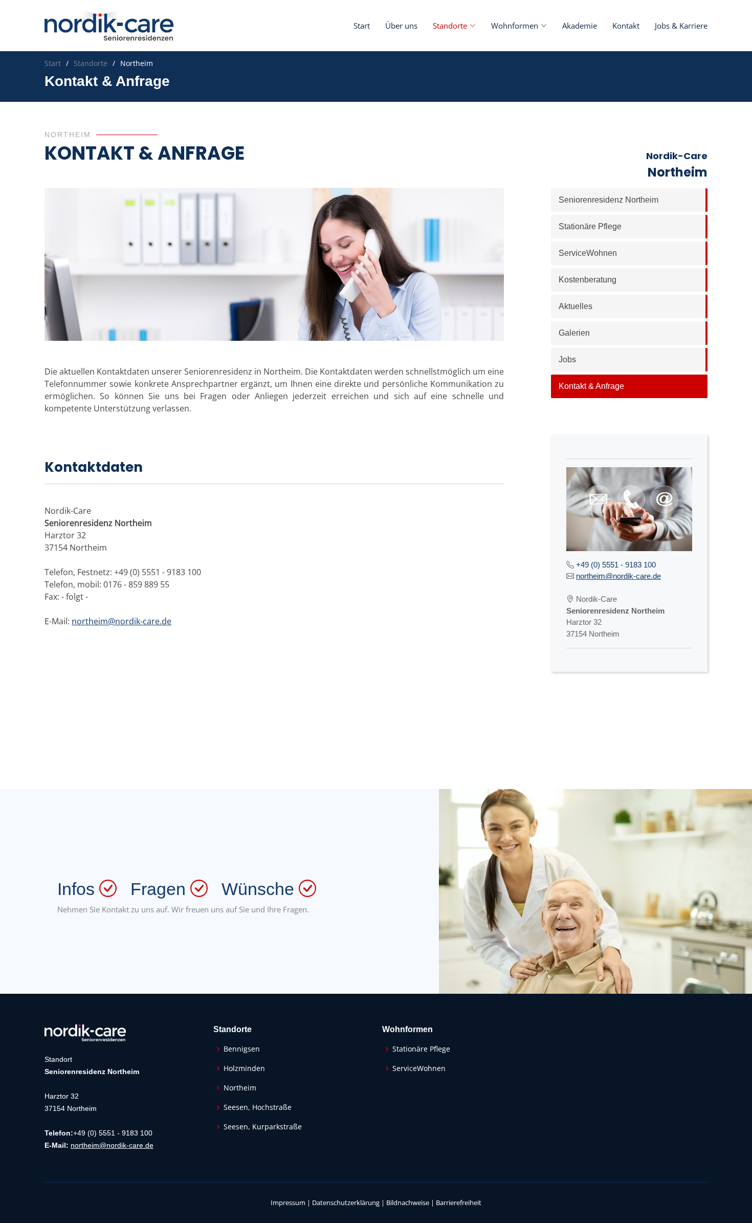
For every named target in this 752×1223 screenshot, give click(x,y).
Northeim (240, 1087)
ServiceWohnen (588, 253)
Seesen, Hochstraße (258, 1107)
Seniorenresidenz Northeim (608, 199)
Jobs (567, 359)
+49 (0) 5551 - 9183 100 (616, 564)
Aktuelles (575, 306)
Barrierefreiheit (458, 1202)
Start (361, 25)
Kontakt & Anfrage (591, 386)
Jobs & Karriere (681, 25)
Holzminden (244, 1068)
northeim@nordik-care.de (121, 621)
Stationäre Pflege (590, 226)
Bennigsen (242, 1049)
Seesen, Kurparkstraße (263, 1126)
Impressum (288, 1202)
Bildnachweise (407, 1202)
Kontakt (625, 25)
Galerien (574, 333)
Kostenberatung (587, 279)
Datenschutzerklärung (346, 1202)
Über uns (401, 25)
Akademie (579, 25)
